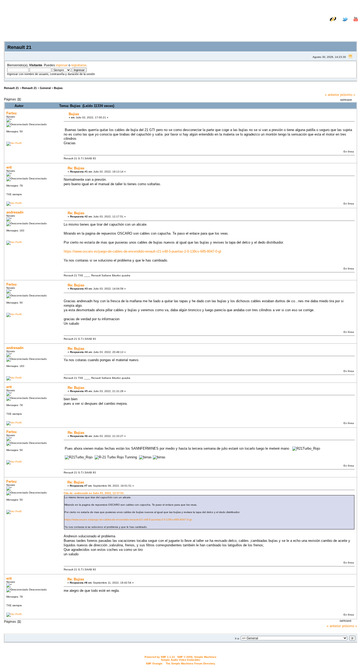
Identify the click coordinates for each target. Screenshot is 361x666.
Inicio (292, 27)
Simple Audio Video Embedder (180, 659)
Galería (352, 23)
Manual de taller (288, 23)
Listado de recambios (323, 23)
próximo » (347, 95)
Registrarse (348, 27)
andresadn (15, 212)
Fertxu (11, 113)
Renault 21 (11, 88)
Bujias (58, 88)
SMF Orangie (154, 663)
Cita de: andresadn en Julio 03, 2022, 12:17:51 (94, 493)
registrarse (78, 65)
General (45, 88)
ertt (9, 167)
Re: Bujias (76, 168)
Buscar (307, 27)
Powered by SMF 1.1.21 (160, 656)
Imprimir (346, 100)
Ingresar (326, 27)
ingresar (62, 65)
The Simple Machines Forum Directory (190, 663)
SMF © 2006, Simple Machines (196, 656)
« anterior (332, 95)
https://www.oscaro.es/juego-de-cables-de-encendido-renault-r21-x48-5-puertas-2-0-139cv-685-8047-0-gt (142, 251)
